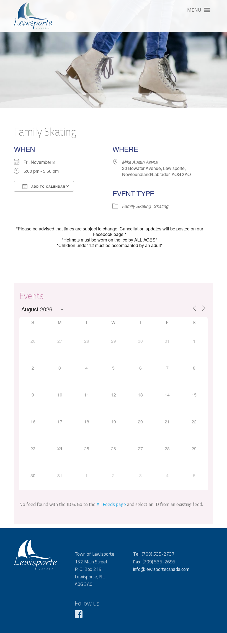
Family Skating (136, 206)
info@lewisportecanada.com (161, 569)
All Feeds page (111, 504)
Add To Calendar (47, 186)
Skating (161, 206)
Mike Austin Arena (140, 162)
